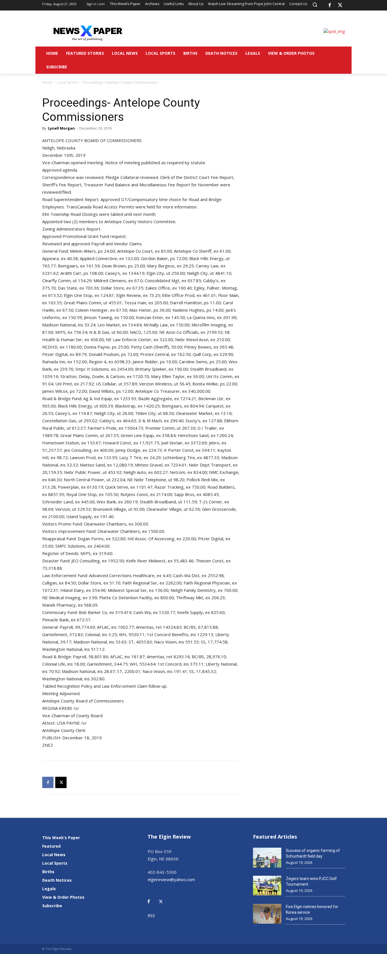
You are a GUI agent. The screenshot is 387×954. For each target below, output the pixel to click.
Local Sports (67, 82)
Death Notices (57, 880)
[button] (314, 4)
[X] (340, 5)
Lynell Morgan (61, 128)
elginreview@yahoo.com (171, 879)
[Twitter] (163, 897)
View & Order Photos (63, 897)
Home (47, 82)
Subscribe (52, 905)
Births (48, 871)
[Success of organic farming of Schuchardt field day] (267, 858)
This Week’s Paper (61, 837)
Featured (51, 846)
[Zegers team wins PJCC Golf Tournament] (267, 886)
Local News (53, 854)
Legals (49, 888)
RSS (151, 915)
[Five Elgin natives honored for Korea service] (267, 914)
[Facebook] (329, 5)
